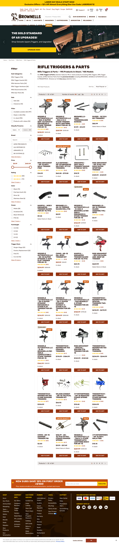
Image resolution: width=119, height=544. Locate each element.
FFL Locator (18, 519)
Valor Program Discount (28, 516)
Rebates (5, 525)
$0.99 (15, 163)
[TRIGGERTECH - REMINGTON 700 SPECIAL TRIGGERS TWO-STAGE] (100, 288)
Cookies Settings (78, 540)
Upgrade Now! (34, 50)
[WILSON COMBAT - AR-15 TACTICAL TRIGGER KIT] (64, 384)
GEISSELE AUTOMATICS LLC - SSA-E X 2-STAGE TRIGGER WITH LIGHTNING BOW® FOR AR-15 (63, 121)
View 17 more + (16, 202)
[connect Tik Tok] (95, 507)
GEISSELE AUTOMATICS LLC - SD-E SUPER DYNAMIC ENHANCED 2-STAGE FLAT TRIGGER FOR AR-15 (45, 304)
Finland (39, 511)
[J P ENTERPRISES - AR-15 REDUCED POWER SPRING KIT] (82, 384)
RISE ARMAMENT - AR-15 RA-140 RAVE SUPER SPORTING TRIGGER (99, 166)
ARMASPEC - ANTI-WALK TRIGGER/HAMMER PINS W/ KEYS (81, 165)
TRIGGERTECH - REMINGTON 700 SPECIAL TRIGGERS (99, 348)
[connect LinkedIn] (106, 507)
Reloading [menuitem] (87, 20)
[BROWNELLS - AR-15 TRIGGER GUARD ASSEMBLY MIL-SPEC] (100, 195)
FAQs (61, 501)
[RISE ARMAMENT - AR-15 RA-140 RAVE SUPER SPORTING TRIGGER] (100, 153)
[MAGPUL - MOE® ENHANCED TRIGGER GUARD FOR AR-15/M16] (45, 195)
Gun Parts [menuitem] (38, 20)
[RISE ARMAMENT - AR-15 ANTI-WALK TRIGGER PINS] (45, 153)
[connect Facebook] (78, 507)
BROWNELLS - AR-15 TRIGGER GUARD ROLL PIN (63, 207)
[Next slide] (115, 42)
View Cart (29, 508)
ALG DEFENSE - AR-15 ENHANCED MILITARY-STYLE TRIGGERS (63, 165)
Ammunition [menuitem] (75, 20)
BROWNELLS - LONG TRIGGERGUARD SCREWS (81, 119)
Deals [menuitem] (48, 25)
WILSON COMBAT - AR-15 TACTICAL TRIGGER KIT (63, 395)
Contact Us (29, 500)
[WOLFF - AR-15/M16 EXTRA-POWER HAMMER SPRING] (64, 425)
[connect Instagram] (89, 507)
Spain (39, 527)
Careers (16, 513)
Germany (40, 516)
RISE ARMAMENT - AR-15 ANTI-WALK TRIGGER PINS (45, 165)
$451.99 (28, 163)
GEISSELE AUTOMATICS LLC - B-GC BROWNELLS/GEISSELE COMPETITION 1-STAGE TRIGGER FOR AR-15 (45, 352)
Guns (4, 498)
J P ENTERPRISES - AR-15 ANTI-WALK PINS (100, 436)
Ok (91, 540)
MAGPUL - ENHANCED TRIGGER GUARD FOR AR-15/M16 (81, 256)
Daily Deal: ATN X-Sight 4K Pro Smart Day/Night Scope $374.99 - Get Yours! (46, 10)
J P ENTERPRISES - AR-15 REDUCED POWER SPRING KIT (81, 396)
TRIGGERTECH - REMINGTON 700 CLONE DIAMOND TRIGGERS (45, 396)
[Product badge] (78, 186)
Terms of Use (52, 508)
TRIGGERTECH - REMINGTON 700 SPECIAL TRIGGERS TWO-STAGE (99, 301)
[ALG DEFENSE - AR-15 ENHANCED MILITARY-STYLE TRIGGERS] (64, 153)
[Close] (116, 540)
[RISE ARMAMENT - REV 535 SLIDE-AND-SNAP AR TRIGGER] (100, 243)
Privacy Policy (60, 541)
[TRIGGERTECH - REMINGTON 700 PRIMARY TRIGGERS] (64, 336)
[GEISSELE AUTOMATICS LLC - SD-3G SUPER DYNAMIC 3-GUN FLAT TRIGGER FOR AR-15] (45, 243)
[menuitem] (14, 20)
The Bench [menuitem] (102, 17)
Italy (38, 519)
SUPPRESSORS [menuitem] (62, 20)
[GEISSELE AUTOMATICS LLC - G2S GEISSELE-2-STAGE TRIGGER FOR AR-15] (82, 288)
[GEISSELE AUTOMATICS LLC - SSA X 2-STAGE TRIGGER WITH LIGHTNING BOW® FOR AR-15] (82, 425)
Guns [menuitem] (21, 20)
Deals (4, 522)
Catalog (28, 521)
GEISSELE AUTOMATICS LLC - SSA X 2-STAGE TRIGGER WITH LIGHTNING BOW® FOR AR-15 (81, 439)
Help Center (64, 498)
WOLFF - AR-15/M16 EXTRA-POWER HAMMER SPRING (63, 437)
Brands (5, 520)
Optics (5, 514)
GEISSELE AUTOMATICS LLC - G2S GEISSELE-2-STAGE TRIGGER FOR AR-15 (81, 302)
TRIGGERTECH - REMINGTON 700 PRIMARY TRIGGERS (63, 348)
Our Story (17, 500)
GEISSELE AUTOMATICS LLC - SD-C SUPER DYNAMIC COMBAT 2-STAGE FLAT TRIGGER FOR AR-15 (63, 304)
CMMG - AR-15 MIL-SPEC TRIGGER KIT (62, 255)
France (39, 513)
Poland (39, 524)
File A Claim (29, 511)
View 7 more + (15, 221)
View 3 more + (16, 182)
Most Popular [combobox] (100, 86)
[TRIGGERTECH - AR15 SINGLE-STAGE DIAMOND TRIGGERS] (100, 384)
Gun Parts (11, 60)
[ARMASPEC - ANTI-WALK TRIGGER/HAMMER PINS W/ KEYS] (82, 153)
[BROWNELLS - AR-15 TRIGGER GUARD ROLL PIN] (64, 195)
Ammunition (7, 504)
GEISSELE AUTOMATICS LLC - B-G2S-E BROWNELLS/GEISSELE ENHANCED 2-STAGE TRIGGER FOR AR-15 (81, 212)
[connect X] (100, 507)
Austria (39, 503)
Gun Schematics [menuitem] (79, 17)
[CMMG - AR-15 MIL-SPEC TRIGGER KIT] (64, 243)
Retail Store (18, 516)
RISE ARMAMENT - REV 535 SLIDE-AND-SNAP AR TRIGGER (99, 256)
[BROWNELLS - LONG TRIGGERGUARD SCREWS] (82, 106)
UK (38, 536)
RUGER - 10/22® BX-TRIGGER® (99, 117)
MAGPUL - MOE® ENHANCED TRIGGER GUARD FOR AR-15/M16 (45, 208)
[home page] (26, 16)
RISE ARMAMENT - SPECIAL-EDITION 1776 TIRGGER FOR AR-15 (81, 349)
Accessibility (52, 503)
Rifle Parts (19, 60)
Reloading (6, 506)
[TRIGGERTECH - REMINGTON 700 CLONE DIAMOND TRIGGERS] (45, 384)
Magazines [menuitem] (49, 20)
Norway (39, 522)
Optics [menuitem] (32, 25)
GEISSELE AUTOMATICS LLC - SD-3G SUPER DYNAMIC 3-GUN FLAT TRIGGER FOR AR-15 (45, 258)
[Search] (70, 17)
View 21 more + (16, 260)
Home (5, 60)
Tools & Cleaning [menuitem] (20, 25)
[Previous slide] (3, 42)
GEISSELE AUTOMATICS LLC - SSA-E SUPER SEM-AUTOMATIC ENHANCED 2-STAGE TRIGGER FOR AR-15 (45, 122)
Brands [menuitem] (92, 17)
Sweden (39, 530)
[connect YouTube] (84, 507)
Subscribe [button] (102, 484)
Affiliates (17, 521)
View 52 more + (16, 157)
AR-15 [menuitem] (28, 20)
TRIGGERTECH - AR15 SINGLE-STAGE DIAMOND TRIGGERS (99, 396)
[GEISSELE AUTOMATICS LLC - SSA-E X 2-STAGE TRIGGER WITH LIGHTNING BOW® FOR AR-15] (64, 106)
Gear (4, 517)
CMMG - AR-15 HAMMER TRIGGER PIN (44, 436)
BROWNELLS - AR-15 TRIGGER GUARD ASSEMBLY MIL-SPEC (99, 209)
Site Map (51, 506)
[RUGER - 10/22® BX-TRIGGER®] (100, 106)
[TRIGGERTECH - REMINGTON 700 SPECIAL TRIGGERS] (100, 336)
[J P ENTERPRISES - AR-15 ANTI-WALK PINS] (100, 425)
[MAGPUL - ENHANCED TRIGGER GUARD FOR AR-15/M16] (82, 243)
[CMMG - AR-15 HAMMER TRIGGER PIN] (45, 425)
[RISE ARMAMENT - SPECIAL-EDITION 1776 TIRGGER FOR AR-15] (82, 336)
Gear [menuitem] (40, 25)
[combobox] (16, 129)
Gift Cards (29, 523)
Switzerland (41, 533)
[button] (99, 10)
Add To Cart (45, 139)
